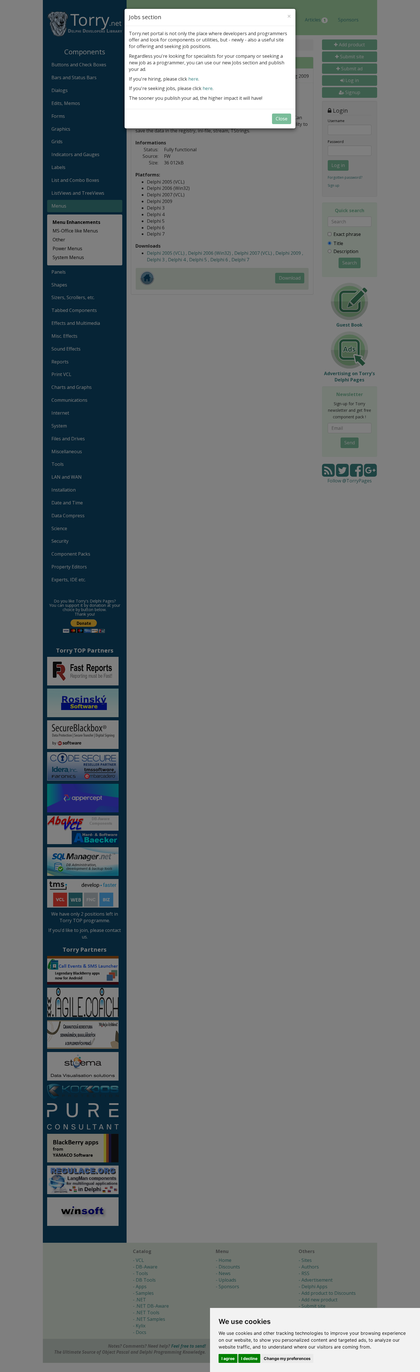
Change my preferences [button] (287, 1358)
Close (281, 119)
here (193, 79)
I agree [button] (228, 1358)
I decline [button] (249, 1358)
